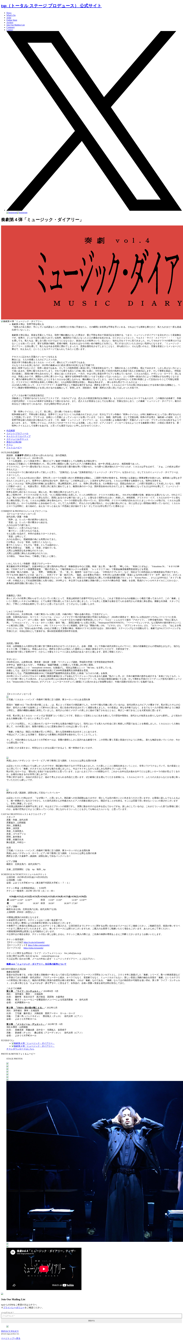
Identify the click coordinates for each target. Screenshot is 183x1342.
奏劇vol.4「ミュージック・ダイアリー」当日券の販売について (36, 964)
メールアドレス (7, 1313)
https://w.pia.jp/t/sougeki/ (34, 942)
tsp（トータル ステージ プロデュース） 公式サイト (51, 5)
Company (10, 27)
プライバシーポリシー (14, 1307)
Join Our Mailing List (15, 25)
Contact (9, 30)
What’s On (11, 15)
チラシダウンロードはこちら (20, 1049)
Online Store (11, 20)
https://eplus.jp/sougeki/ (33, 948)
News (8, 13)
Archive (9, 22)
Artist (8, 18)
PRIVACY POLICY (10, 1331)
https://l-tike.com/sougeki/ (39, 945)
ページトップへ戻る (10, 1338)
